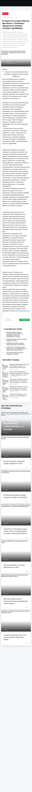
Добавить (9, 320)
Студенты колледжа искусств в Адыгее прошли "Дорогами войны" (14, 637)
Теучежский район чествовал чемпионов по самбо (14, 566)
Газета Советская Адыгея (22, 310)
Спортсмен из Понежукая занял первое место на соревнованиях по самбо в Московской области (15, 531)
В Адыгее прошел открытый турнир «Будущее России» (14, 462)
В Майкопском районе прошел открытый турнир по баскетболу (15, 496)
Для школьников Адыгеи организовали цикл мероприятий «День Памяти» (15, 601)
